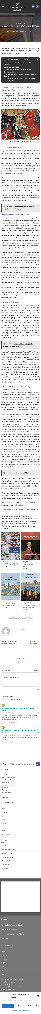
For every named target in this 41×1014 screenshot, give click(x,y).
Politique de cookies (15, 1010)
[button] (38, 996)
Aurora (3, 808)
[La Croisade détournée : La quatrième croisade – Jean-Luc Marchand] (30, 587)
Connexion (36, 670)
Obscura (4, 823)
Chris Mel (4, 787)
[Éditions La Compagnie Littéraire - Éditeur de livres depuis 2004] (17, 6)
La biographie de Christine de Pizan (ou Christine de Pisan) (19, 63)
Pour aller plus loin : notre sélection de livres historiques (21, 79)
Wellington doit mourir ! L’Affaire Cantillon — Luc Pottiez (30, 564)
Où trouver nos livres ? (8, 984)
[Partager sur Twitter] (17, 618)
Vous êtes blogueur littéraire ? (11, 987)
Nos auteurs (5, 865)
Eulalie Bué (5, 775)
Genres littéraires (7, 857)
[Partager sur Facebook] (13, 618)
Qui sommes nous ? (8, 989)
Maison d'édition (7, 861)
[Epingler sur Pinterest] (24, 618)
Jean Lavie (5, 782)
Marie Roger (5, 790)
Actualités (4, 846)
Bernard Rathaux (7, 792)
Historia (4, 812)
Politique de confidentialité (24, 1010)
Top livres (4, 868)
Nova (3, 819)
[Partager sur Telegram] (31, 618)
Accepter (8, 1006)
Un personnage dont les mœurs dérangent (17, 69)
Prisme (3, 831)
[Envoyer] (38, 764)
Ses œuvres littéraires (11, 72)
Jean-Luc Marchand (8, 785)
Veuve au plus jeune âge (11, 67)
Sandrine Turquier (7, 795)
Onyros (3, 827)
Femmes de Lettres (20, 23)
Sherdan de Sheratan (8, 777)
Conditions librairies (8, 982)
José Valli (4, 797)
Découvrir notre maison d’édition (12, 979)
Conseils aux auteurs (8, 850)
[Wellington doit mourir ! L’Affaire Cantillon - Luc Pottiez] (30, 546)
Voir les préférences (33, 1006)
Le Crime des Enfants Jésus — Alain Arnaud (9, 604)
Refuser (20, 1006)
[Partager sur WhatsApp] (10, 618)
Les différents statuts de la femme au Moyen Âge (19, 730)
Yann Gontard (6, 780)
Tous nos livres (6, 834)
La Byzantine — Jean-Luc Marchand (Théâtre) (10, 564)
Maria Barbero (29, 31)
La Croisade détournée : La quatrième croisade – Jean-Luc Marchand (30, 605)
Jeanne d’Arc (27, 481)
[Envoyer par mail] (20, 618)
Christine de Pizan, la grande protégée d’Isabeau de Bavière (20, 75)
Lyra (2, 816)
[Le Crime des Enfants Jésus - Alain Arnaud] (10, 586)
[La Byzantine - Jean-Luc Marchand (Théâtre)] (10, 546)
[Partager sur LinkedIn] (27, 618)
